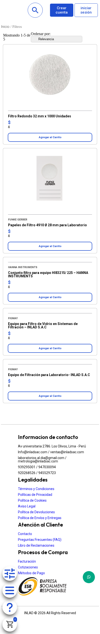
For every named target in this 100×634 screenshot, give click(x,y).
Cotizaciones (28, 567)
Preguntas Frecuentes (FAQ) (39, 540)
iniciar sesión (86, 10)
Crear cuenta (62, 10)
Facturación (27, 561)
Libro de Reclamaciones (36, 545)
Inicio (5, 26)
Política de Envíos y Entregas (39, 518)
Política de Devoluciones (36, 512)
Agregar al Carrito (50, 137)
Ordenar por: (40, 34)
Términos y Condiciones (36, 489)
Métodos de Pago (31, 573)
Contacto (25, 534)
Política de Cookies (32, 500)
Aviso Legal (26, 506)
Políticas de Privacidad (35, 495)
